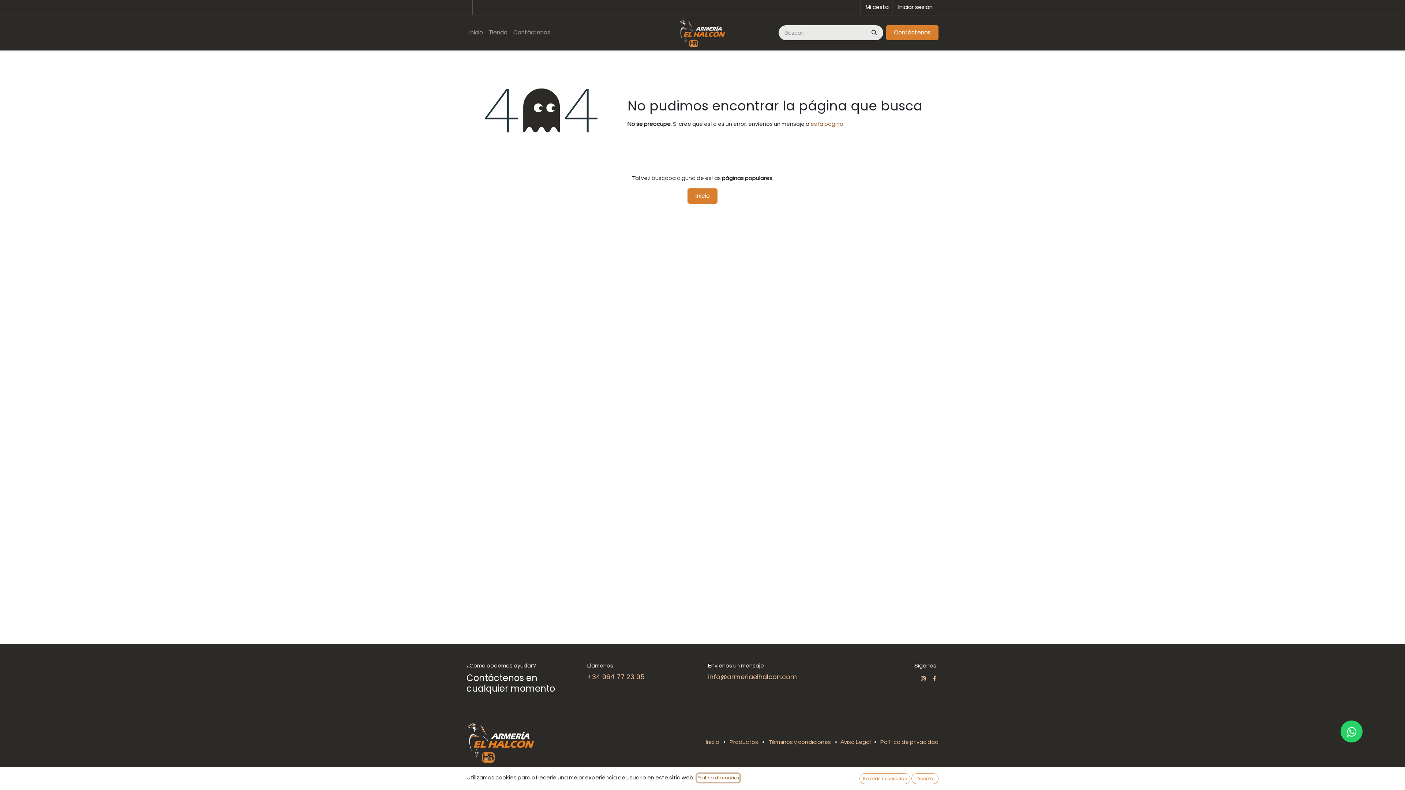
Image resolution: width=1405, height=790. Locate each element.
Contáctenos (912, 32)
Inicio (702, 196)
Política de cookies (718, 778)
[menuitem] (476, 33)
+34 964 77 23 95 (616, 676)
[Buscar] (873, 32)
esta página (826, 124)
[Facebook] (934, 678)
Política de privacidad (909, 742)
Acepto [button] (925, 778)
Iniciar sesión (915, 7)
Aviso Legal (856, 742)
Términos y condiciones (799, 742)
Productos (744, 742)
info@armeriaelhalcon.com (752, 676)
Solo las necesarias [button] (885, 778)
